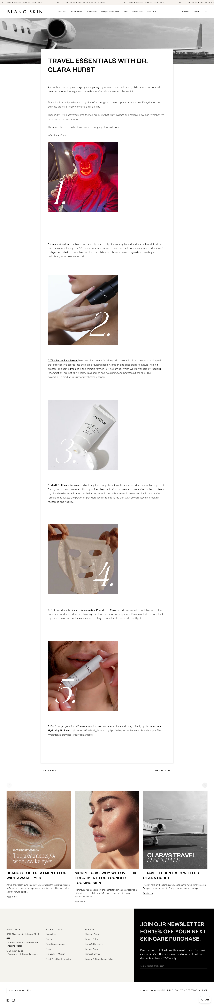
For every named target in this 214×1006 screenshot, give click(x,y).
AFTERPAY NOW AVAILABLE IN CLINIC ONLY (22, 2)
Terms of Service (92, 954)
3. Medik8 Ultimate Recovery (64, 485)
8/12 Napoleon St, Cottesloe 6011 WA (184, 990)
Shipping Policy (92, 934)
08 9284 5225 (16, 950)
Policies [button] (90, 929)
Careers (49, 939)
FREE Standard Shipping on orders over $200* (81, 2)
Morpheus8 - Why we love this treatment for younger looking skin (106, 878)
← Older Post (49, 770)
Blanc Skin (149, 990)
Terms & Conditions (94, 944)
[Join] (203, 966)
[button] (62, 11)
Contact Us (51, 934)
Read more (12, 896)
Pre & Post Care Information (59, 959)
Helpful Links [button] (55, 929)
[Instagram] (13, 1000)
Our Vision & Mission (55, 954)
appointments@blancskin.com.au (24, 954)
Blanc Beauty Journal (55, 944)
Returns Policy (91, 939)
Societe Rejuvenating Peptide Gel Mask (94, 610)
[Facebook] (8, 1000)
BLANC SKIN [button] (14, 929)
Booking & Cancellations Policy (99, 959)
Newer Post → (164, 770)
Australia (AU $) (19, 990)
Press (48, 949)
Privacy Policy (91, 949)
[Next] (204, 785)
